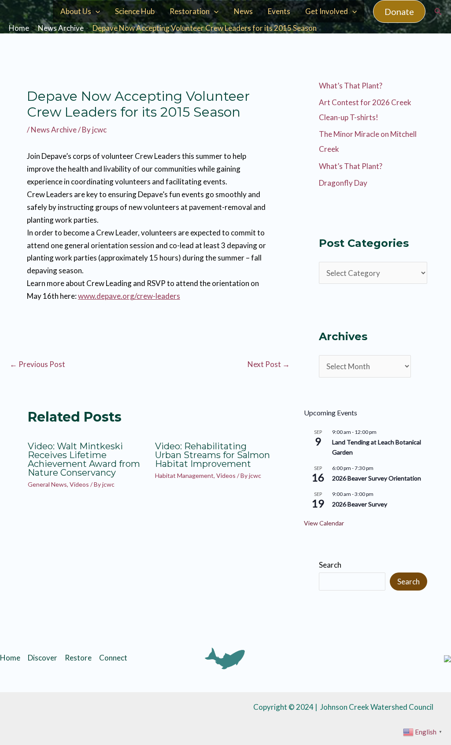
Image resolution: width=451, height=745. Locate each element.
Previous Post (37, 364)
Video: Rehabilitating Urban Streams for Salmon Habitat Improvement (212, 455)
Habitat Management (184, 475)
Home (10, 657)
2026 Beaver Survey (359, 504)
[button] (399, 11)
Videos (79, 484)
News (243, 11)
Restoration (190, 11)
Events (279, 11)
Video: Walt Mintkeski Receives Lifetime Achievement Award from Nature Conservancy (84, 459)
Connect (113, 657)
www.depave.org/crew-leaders (129, 296)
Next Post (269, 364)
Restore (78, 657)
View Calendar (324, 523)
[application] (95, 11)
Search (330, 564)
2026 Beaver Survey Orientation (376, 478)
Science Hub (135, 11)
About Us (75, 11)
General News (47, 484)
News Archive (54, 129)
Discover (42, 657)
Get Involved (326, 11)
